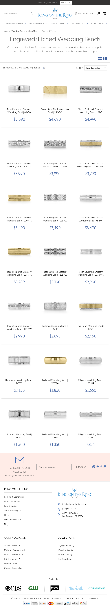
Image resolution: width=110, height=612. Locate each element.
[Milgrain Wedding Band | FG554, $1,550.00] (91, 361)
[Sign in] (99, 13)
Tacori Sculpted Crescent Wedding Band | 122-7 (90, 110)
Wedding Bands (65, 550)
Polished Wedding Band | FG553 (55, 436)
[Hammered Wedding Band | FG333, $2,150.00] (19, 361)
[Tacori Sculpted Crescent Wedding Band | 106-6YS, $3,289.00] (19, 252)
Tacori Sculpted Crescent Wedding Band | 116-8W (55, 165)
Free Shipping (10, 506)
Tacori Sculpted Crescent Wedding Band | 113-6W (19, 327)
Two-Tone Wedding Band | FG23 (90, 327)
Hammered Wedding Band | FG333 (19, 382)
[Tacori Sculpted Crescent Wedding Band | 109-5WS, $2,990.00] (91, 252)
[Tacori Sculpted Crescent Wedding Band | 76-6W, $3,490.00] (91, 198)
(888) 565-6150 (69, 508)
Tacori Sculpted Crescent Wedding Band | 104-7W (19, 165)
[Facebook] (101, 466)
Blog (93, 23)
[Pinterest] (97, 466)
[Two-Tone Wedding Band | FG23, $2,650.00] (91, 307)
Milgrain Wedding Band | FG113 (55, 327)
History (7, 515)
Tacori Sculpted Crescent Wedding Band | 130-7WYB (90, 165)
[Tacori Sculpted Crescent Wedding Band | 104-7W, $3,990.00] (19, 144)
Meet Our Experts (12, 501)
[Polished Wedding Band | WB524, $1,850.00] (55, 361)
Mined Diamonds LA (13, 554)
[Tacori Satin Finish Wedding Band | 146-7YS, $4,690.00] (55, 90)
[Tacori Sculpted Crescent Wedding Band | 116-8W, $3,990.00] (55, 144)
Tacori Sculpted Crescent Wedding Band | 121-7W (55, 273)
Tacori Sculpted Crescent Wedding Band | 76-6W (90, 219)
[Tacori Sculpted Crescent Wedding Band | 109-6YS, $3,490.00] (19, 198)
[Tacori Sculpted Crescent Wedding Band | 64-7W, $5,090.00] (19, 90)
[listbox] (95, 67)
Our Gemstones (65, 559)
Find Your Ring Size (12, 519)
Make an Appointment (14, 550)
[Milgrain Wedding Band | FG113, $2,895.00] (55, 307)
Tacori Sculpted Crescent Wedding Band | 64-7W (19, 110)
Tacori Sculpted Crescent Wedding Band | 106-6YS (19, 273)
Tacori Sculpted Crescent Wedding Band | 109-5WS (91, 273)
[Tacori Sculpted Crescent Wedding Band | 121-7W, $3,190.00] (55, 252)
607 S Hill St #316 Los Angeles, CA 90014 (72, 514)
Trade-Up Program (12, 510)
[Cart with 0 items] (104, 13)
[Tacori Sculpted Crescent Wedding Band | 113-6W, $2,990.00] (19, 307)
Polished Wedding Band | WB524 (55, 382)
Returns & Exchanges (14, 497)
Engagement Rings (66, 545)
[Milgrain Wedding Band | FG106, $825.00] (91, 415)
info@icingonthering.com (74, 504)
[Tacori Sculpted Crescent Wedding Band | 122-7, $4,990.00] (91, 90)
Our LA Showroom (12, 545)
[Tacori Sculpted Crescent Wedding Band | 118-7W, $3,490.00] (55, 198)
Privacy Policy (75, 598)
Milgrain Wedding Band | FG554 (90, 382)
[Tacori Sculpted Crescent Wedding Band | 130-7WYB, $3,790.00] (91, 144)
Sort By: (79, 68)
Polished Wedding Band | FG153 (19, 436)
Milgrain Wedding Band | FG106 (90, 436)
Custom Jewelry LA (13, 568)
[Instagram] (105, 466)
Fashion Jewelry (65, 554)
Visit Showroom (85, 13)
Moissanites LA (10, 563)
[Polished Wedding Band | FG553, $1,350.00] (55, 415)
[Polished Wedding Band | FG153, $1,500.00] (19, 415)
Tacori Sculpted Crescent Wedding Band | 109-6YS (19, 219)
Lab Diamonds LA (12, 559)
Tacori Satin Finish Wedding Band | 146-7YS (55, 110)
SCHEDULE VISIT (66, 2)
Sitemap (93, 598)
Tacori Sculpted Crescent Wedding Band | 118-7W (55, 219)
